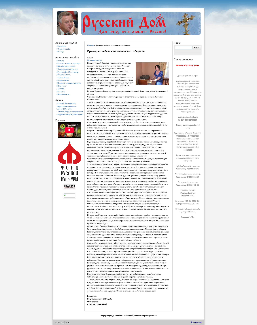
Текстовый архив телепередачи (70, 112)
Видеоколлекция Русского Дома (70, 114)
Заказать (61, 89)
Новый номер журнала (66, 66)
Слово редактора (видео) (67, 69)
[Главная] (67, 35)
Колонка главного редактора (68, 63)
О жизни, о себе (63, 49)
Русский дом (196, 322)
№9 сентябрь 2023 (94, 60)
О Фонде (60, 52)
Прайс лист (62, 86)
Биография (61, 46)
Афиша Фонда (63, 78)
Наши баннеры (63, 94)
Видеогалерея (63, 80)
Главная (90, 45)
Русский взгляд (63, 75)
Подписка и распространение (69, 83)
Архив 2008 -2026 (64, 109)
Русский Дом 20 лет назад (67, 72)
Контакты (61, 92)
